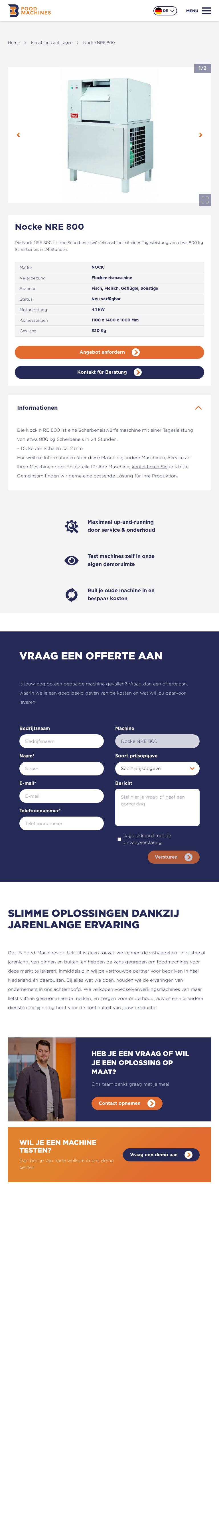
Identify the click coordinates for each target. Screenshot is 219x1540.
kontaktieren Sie (149, 466)
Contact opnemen (120, 1103)
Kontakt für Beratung (102, 372)
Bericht (123, 783)
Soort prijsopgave (136, 756)
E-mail (27, 783)
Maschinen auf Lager (51, 42)
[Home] (29, 10)
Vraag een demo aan (154, 1155)
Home (14, 42)
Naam (27, 756)
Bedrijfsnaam (34, 728)
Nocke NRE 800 (99, 42)
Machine (124, 728)
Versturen (166, 857)
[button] (109, 135)
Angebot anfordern (102, 352)
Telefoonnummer (40, 811)
